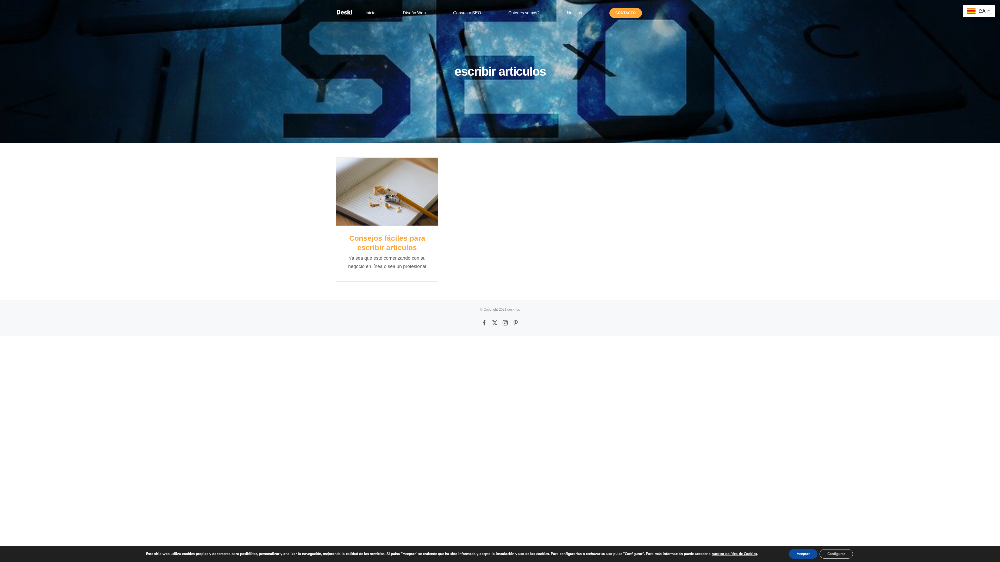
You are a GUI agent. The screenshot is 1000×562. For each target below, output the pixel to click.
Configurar (836, 553)
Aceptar (803, 553)
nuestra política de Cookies (734, 553)
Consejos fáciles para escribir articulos (387, 191)
